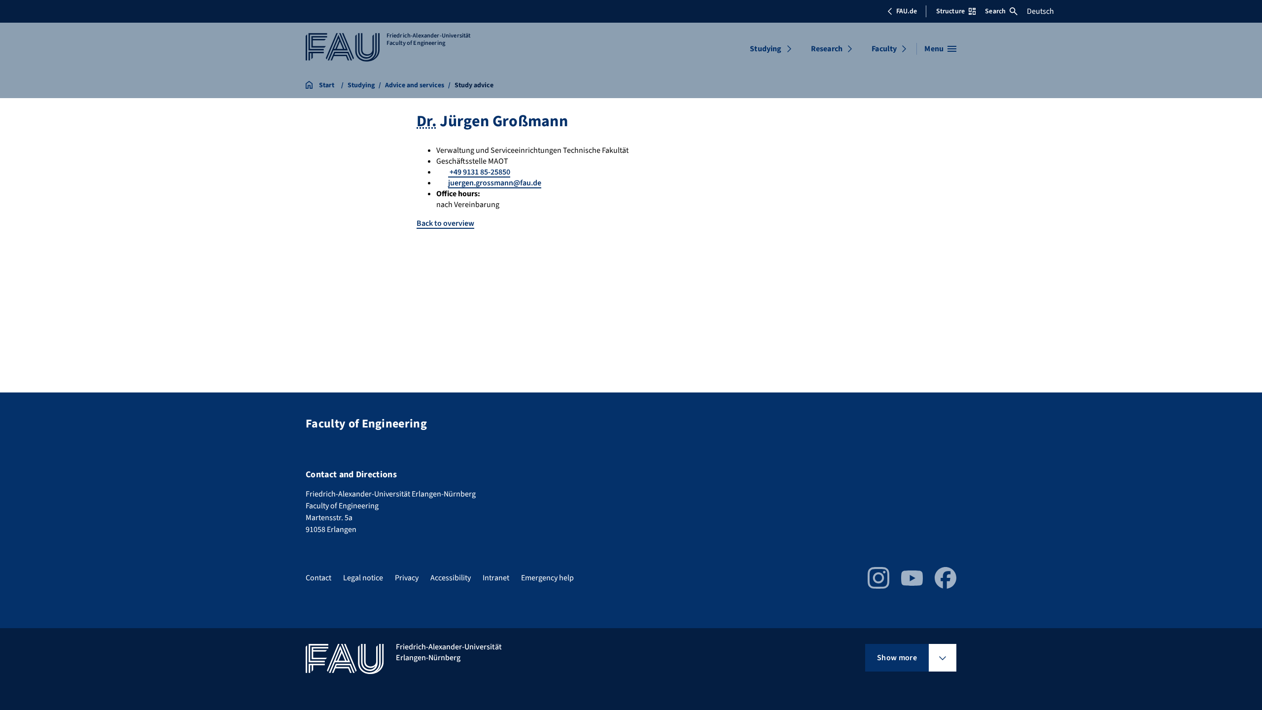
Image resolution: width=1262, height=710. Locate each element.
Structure (950, 11)
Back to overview (445, 223)
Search (995, 11)
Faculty (884, 48)
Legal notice (363, 577)
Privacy (407, 577)
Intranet (496, 577)
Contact (318, 577)
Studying (765, 48)
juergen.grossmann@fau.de (494, 183)
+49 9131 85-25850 (479, 172)
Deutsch (1040, 11)
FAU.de (906, 11)
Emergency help (547, 577)
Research (826, 48)
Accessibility (450, 577)
